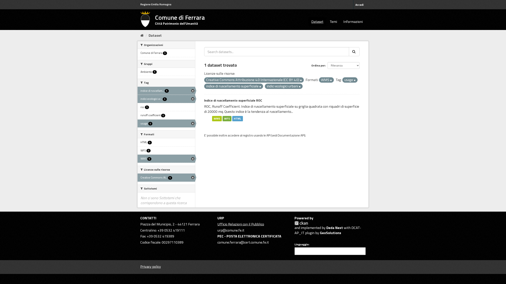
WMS (217, 119)
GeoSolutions (330, 232)
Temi (333, 21)
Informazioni (353, 21)
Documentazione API (291, 135)
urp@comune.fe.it (230, 230)
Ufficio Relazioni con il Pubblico (240, 224)
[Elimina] (301, 80)
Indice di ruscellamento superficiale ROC (233, 100)
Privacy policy (150, 266)
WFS (227, 119)
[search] (354, 51)
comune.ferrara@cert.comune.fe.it (243, 242)
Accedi (359, 5)
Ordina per (318, 65)
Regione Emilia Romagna (155, 4)
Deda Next (334, 227)
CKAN (301, 223)
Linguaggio (302, 244)
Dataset (317, 21)
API (268, 135)
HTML (237, 119)
